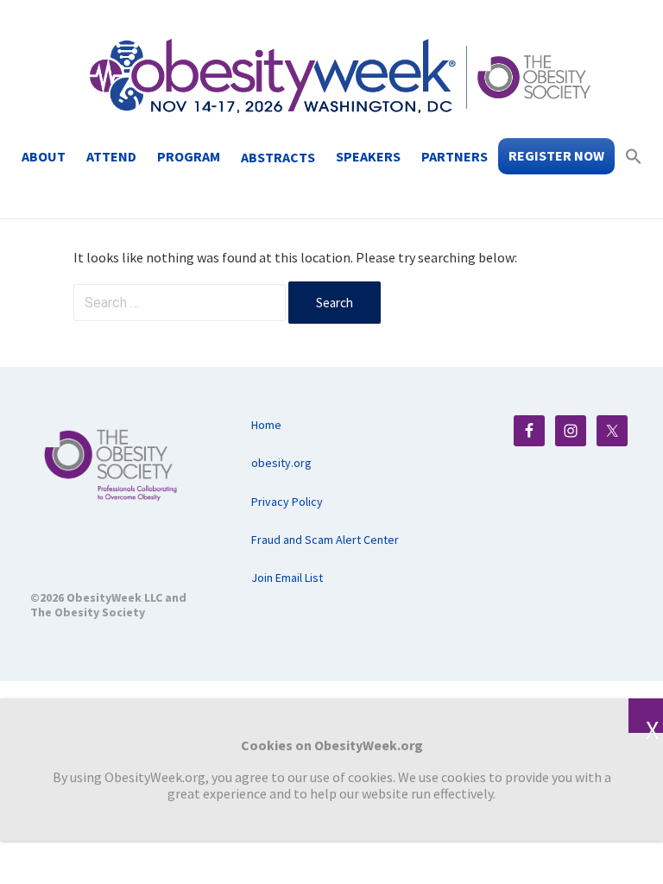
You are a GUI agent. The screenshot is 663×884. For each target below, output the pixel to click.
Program (188, 156)
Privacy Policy (287, 501)
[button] (634, 156)
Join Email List (287, 577)
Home (266, 425)
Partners (454, 156)
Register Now (556, 155)
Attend (111, 156)
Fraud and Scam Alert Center (325, 539)
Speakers (368, 156)
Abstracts (278, 157)
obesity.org (281, 462)
